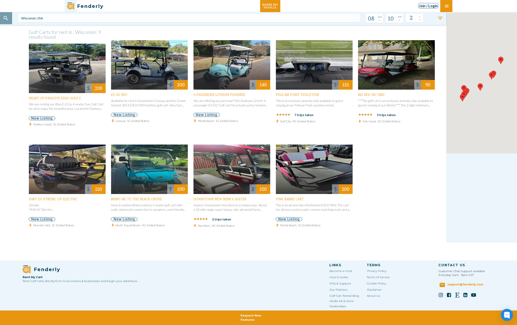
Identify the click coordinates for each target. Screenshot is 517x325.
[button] (462, 98)
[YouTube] (473, 294)
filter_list (440, 18)
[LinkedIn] (465, 294)
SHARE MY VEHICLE (270, 6)
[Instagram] (440, 294)
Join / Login (428, 6)
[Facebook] (449, 294)
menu (446, 6)
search (6, 18)
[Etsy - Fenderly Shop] (457, 294)
